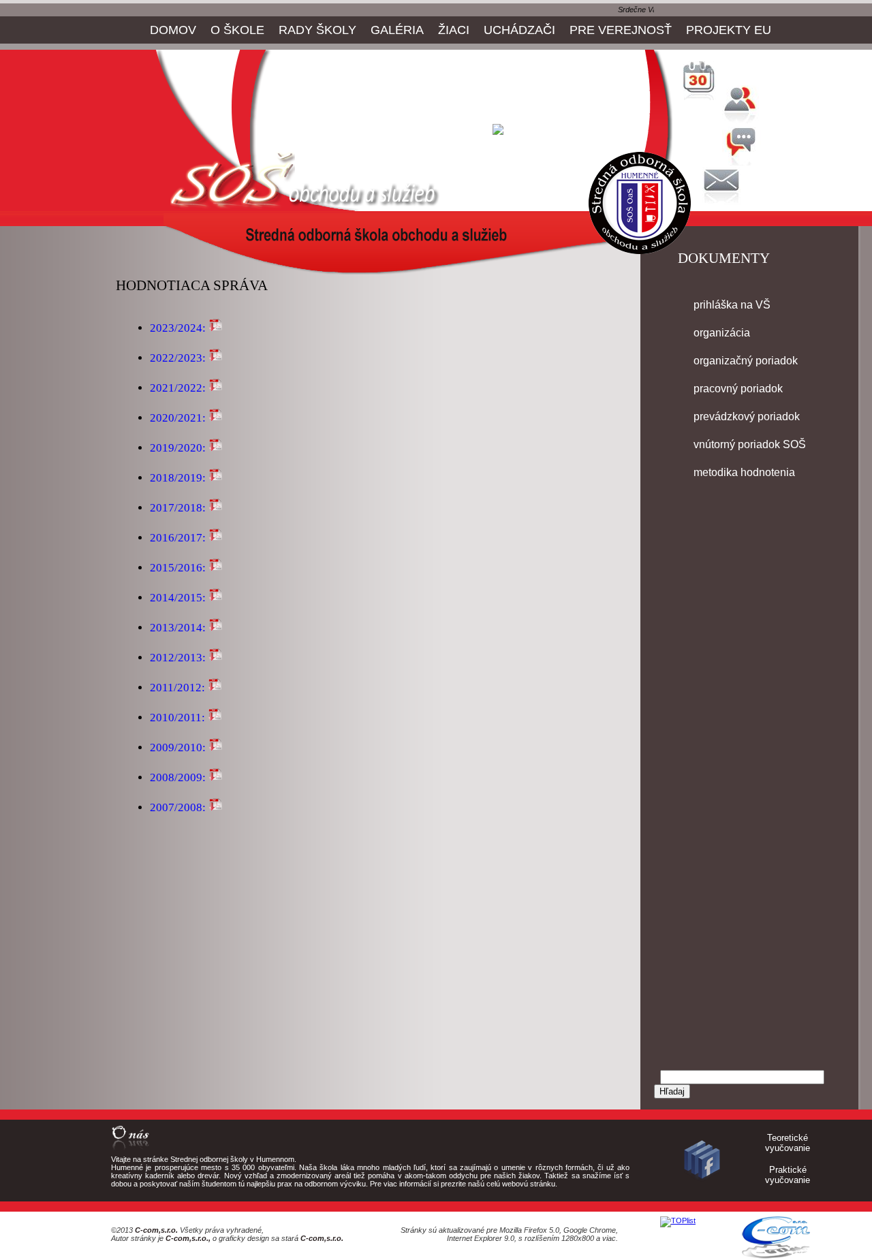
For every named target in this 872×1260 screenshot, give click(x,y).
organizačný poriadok (746, 360)
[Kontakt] (722, 202)
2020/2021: (178, 417)
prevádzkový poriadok (747, 416)
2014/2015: (178, 597)
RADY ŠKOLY (317, 30)
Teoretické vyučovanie (787, 1143)
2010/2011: (177, 717)
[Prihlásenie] (742, 121)
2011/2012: (177, 687)
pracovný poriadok (738, 388)
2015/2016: (178, 567)
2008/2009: (179, 777)
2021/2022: (178, 387)
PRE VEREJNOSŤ (621, 30)
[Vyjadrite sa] (742, 162)
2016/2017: (178, 537)
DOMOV (173, 30)
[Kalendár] (701, 97)
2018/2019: (178, 477)
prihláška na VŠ (732, 305)
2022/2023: (178, 357)
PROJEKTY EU (728, 30)
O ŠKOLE (237, 30)
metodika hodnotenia (744, 472)
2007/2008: (179, 807)
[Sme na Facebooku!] (702, 1181)
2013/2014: (178, 627)
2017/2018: (178, 507)
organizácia (722, 332)
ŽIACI (453, 30)
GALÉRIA (397, 30)
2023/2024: (178, 327)
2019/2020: (178, 447)
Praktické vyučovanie (787, 1175)
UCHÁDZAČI (519, 30)
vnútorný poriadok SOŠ (750, 444)
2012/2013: (178, 657)
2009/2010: (178, 747)
